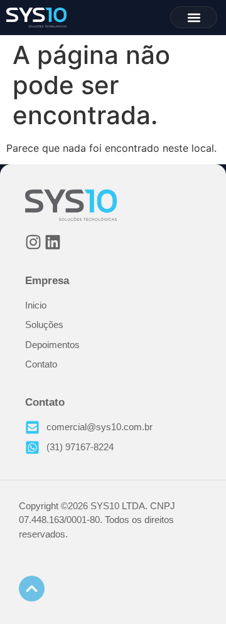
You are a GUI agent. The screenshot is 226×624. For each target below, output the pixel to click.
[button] (193, 17)
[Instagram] (33, 242)
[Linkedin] (53, 242)
